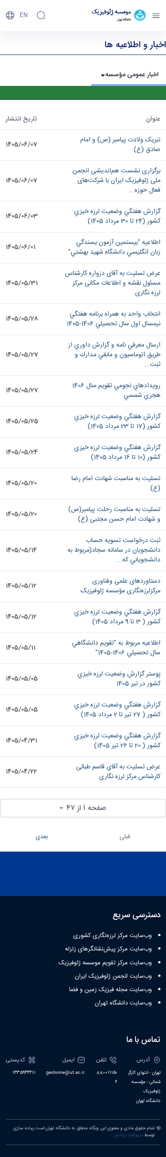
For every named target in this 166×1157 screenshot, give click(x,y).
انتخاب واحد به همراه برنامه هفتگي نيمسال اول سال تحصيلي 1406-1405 (113, 319)
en (24, 15)
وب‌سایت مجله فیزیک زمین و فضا (110, 990)
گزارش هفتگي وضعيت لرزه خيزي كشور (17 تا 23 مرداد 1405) (117, 421)
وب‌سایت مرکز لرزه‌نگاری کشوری (112, 936)
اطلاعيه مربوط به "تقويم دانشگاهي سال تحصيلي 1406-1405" (116, 648)
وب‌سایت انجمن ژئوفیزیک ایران (113, 976)
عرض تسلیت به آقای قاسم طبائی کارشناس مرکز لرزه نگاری (118, 771)
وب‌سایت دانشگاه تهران (123, 1003)
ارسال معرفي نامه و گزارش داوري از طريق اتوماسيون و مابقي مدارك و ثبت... (114, 355)
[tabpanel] (83, 466)
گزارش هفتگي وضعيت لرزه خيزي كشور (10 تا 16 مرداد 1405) (117, 452)
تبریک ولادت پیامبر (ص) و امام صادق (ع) (120, 144)
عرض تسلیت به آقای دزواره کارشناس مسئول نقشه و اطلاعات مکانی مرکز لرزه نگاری (112, 283)
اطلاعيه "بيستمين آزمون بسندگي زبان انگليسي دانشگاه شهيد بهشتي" (114, 247)
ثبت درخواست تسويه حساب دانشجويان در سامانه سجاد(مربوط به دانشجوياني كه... (113, 550)
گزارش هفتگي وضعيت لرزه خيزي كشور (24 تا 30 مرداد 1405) (117, 216)
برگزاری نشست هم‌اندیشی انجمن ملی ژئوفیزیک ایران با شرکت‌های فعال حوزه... (116, 180)
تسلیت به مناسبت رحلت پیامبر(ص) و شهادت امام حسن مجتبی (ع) (114, 514)
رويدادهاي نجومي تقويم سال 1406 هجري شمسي (116, 390)
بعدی (42, 837)
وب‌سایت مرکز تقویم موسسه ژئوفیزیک (105, 963)
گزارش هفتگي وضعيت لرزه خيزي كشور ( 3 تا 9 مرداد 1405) (117, 617)
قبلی (124, 837)
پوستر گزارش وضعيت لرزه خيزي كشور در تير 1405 (118, 679)
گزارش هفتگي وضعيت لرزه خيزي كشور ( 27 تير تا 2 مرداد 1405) (117, 710)
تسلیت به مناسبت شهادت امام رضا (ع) (115, 483)
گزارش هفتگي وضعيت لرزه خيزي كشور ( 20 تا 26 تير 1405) (117, 741)
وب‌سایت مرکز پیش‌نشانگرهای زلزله (108, 949)
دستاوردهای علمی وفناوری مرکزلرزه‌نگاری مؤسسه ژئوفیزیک (120, 586)
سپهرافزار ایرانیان (128, 1135)
